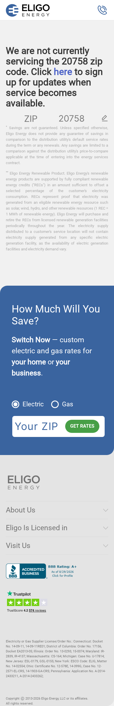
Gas (67, 404)
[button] (102, 10)
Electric (33, 404)
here (63, 71)
